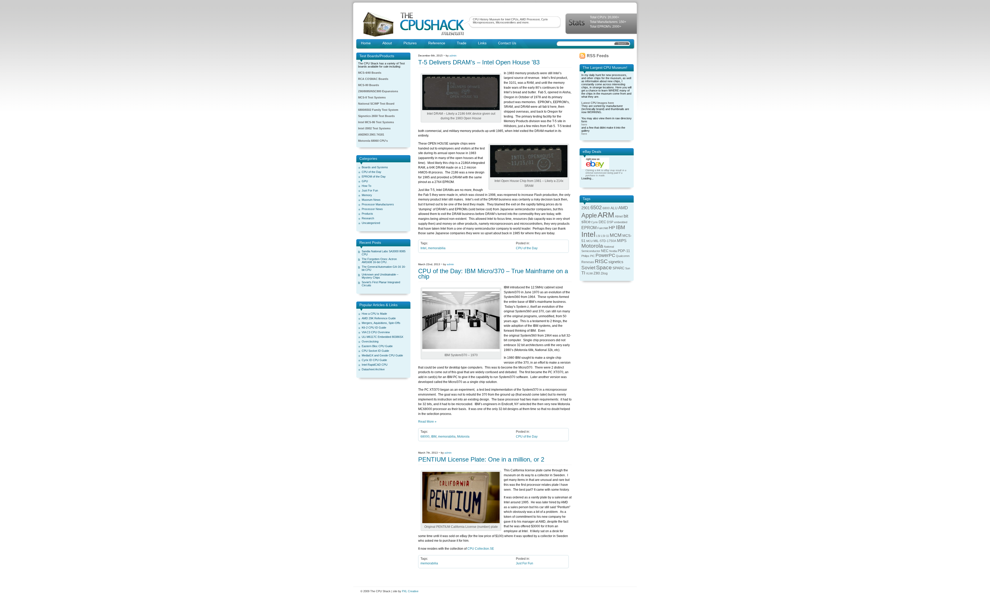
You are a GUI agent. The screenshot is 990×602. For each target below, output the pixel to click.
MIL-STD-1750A (604, 241)
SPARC (618, 268)
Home (366, 43)
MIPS (621, 241)
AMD (623, 207)
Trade (461, 43)
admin (453, 55)
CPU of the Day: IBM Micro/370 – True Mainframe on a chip (493, 273)
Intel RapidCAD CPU (374, 364)
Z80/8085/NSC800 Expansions (378, 91)
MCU (589, 241)
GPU (365, 181)
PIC (592, 255)
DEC (602, 222)
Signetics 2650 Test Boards (376, 116)
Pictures (410, 43)
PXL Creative (410, 591)
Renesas (587, 262)
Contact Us (507, 43)
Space (604, 267)
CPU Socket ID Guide (375, 350)
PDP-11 (624, 251)
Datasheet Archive (373, 369)
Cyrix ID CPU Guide (374, 360)
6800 (606, 208)
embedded (620, 222)
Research (368, 218)
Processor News (372, 209)
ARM (606, 215)
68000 (425, 436)
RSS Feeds (598, 56)
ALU (613, 208)
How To (366, 185)
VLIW (589, 273)
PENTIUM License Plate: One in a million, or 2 (481, 459)
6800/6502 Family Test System (378, 109)
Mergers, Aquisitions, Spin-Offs (381, 322)
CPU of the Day (371, 171)
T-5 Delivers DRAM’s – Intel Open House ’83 (479, 62)
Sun (627, 268)
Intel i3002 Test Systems (374, 128)
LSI (598, 235)
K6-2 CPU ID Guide (374, 327)
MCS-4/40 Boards (369, 72)
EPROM (589, 227)
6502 (596, 207)
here (584, 124)
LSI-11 (605, 235)
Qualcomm (623, 255)
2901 (585, 208)
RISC (601, 261)
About (387, 43)
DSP (610, 222)
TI (583, 273)
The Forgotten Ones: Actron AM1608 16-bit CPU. (379, 260)
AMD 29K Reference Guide (379, 318)
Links (482, 43)
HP (612, 227)
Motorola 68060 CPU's (373, 140)
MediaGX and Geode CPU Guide (382, 355)
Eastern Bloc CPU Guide (377, 346)
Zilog (604, 273)
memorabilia (437, 248)
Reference (436, 43)
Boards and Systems (375, 167)
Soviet (588, 267)
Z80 (596, 273)
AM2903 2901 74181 (371, 134)
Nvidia (613, 251)
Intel (423, 248)
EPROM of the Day (374, 176)
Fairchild (602, 228)
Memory (367, 195)
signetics (615, 262)
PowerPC (605, 255)
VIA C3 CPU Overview (376, 332)
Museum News (371, 199)
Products (367, 213)
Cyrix (594, 222)
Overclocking (370, 341)
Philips (585, 255)
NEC (604, 251)
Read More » (427, 421)
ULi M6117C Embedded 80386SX (382, 336)
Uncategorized (371, 222)
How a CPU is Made (374, 313)
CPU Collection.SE (480, 548)
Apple (589, 215)
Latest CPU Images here (597, 102)
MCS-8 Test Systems (372, 97)
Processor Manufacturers (378, 204)
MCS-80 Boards (368, 85)
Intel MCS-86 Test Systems (376, 122)
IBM (433, 436)
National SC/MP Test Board (376, 103)
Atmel (619, 216)
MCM (616, 235)
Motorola (463, 436)
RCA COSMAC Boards (373, 78)
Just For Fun (370, 190)
